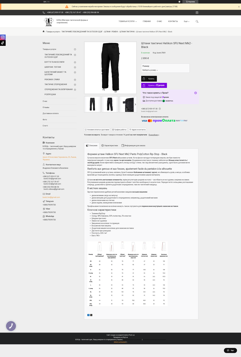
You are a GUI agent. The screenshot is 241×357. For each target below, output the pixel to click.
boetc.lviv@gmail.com (51, 197)
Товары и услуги (53, 32)
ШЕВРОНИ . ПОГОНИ (53, 67)
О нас (45, 101)
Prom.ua (132, 335)
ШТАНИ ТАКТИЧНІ (127, 32)
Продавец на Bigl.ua (120, 337)
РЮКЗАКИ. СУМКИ (52, 79)
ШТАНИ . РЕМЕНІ (111, 32)
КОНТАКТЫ (173, 21)
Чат (232, 350)
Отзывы (46, 107)
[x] (91, 315)
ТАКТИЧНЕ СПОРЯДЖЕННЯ (56, 84)
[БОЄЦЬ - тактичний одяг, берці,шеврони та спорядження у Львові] (49, 21)
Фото (45, 120)
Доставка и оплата (50, 113)
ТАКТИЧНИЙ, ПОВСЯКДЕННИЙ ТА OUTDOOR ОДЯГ (82, 32)
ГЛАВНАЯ (147, 21)
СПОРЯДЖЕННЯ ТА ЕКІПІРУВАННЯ (59, 89)
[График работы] (197, 12)
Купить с (152, 85)
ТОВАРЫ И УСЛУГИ (127, 21)
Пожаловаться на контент (132, 339)
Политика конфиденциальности (154, 339)
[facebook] (88, 315)
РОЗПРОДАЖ (50, 94)
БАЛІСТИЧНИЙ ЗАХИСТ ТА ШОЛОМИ (55, 73)
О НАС (159, 21)
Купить (151, 79)
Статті (45, 126)
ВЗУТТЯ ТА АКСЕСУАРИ (54, 62)
